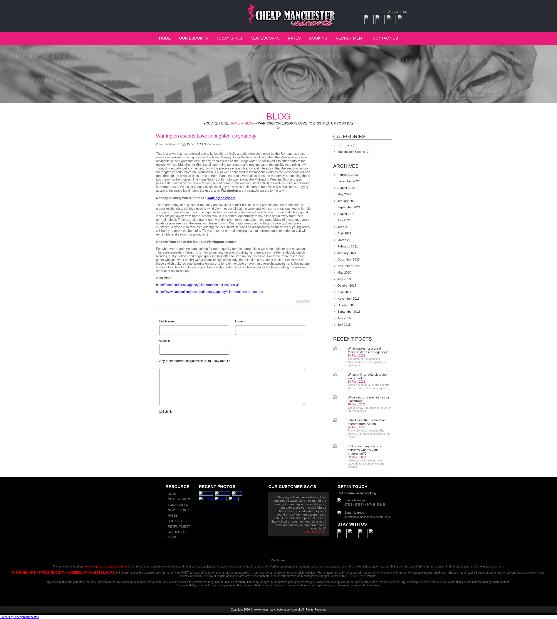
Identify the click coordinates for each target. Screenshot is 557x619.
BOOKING (318, 38)
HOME (165, 38)
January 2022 (346, 200)
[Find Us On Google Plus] (391, 23)
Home (235, 123)
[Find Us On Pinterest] (402, 23)
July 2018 (344, 279)
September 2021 (349, 207)
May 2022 (344, 194)
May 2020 (344, 272)
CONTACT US (385, 38)
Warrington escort (221, 198)
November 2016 (348, 298)
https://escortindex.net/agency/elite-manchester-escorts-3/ (197, 285)
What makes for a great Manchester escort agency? (368, 350)
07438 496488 (170, 12)
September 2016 (349, 311)
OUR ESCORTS (193, 38)
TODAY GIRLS (229, 38)
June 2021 (344, 227)
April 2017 (344, 292)
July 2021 (344, 220)
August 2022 (346, 187)
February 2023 (347, 174)
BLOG (172, 537)
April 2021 (344, 233)
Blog (249, 123)
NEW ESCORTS (265, 38)
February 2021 (347, 246)
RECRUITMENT (350, 38)
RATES (295, 38)
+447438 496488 (199, 12)
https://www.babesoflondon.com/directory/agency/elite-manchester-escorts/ (209, 292)
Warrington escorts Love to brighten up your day (206, 136)
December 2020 (348, 259)
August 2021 (346, 214)
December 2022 (348, 181)
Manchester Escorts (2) (353, 151)
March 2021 (345, 240)
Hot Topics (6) (347, 145)
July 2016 (344, 318)
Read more (303, 301)
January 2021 (346, 253)
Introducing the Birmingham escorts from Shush (367, 422)
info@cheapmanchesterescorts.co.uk (184, 17)
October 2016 (346, 305)
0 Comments (213, 144)
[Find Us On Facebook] (368, 23)
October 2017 (346, 285)
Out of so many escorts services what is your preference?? (364, 449)
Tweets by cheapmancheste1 (19, 617)
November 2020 (348, 266)
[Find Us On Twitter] (379, 23)
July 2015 (344, 324)
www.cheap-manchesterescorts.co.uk (107, 566)
